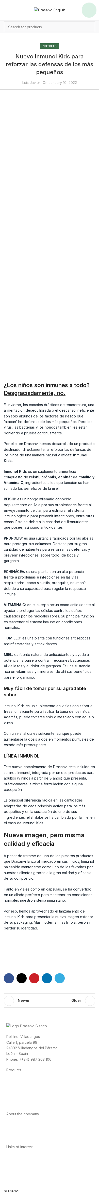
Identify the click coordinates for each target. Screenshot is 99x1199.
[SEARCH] (90, 26)
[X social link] (21, 978)
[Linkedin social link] (47, 978)
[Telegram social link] (60, 978)
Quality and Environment (26, 1180)
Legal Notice (16, 1169)
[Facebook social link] (9, 978)
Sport (10, 1086)
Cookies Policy (18, 1174)
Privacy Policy (18, 1157)
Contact (12, 1136)
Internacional (17, 1130)
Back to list (49, 1001)
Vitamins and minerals (24, 1098)
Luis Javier (31, 82)
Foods (11, 1081)
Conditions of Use (21, 1163)
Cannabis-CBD (18, 1103)
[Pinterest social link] (34, 978)
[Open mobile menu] (89, 10)
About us (13, 1125)
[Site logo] (49, 10)
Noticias (50, 46)
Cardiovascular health (24, 1092)
